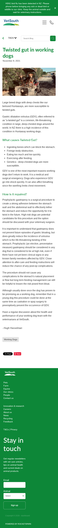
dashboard (25, 515)
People (6, 395)
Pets (5, 382)
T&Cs (6, 429)
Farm (5, 385)
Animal (6, 491)
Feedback (8, 421)
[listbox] (14, 496)
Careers (7, 409)
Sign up (14, 505)
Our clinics (8, 392)
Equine (6, 389)
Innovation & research (13, 406)
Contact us (8, 398)
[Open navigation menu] (44, 22)
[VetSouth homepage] (22, 22)
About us (7, 412)
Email (6, 480)
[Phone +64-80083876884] (51, 22)
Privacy (13, 429)
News (6, 415)
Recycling (7, 418)
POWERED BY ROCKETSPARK (18, 524)
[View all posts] (3, 38)
